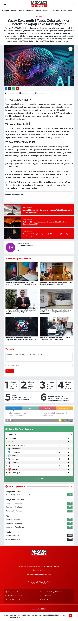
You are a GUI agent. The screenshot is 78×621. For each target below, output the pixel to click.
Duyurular (50, 382)
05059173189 (40, 570)
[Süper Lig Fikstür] (72, 486)
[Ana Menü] (5, 4)
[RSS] (48, 582)
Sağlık (38, 11)
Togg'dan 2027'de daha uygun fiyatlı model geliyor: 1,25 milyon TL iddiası (14, 387)
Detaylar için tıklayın (39, 479)
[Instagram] (37, 582)
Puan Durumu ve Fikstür (15, 596)
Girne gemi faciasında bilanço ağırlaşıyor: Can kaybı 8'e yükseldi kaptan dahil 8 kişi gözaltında (69, 387)
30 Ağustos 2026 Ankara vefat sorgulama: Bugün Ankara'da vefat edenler (51, 387)
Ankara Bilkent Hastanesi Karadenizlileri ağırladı (21, 398)
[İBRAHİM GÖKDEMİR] (10, 247)
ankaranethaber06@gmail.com (40, 574)
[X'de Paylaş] (9, 89)
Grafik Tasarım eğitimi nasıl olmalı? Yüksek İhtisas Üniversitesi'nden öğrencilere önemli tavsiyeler (21, 284)
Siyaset (46, 11)
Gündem (5, 11)
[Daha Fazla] (17, 89)
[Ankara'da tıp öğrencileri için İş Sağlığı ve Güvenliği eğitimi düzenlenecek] (56, 326)
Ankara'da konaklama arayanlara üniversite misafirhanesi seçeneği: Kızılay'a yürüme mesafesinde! (56, 311)
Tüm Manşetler (47, 596)
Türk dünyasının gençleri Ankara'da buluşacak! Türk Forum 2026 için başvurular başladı (20, 339)
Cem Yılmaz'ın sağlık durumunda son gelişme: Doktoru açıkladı (32, 387)
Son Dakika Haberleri (14, 600)
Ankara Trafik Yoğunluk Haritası (52, 592)
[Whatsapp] (44, 582)
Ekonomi (29, 11)
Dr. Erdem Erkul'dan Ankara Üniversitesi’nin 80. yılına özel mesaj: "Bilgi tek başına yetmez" (20, 311)
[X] (33, 582)
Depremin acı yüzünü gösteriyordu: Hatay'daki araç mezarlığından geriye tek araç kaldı (59, 399)
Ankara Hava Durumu (15, 592)
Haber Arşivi (46, 600)
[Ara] (73, 4)
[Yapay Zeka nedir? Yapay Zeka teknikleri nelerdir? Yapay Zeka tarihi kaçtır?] (39, 65)
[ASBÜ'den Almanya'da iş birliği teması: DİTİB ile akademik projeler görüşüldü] (56, 271)
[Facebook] (30, 582)
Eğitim (21, 11)
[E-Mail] (18, 250)
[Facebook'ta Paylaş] (6, 89)
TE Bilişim (44, 609)
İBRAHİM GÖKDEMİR (12, 93)
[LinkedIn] (41, 582)
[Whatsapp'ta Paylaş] (13, 89)
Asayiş (13, 11)
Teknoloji (55, 11)
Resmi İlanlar (66, 11)
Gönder (10, 371)
